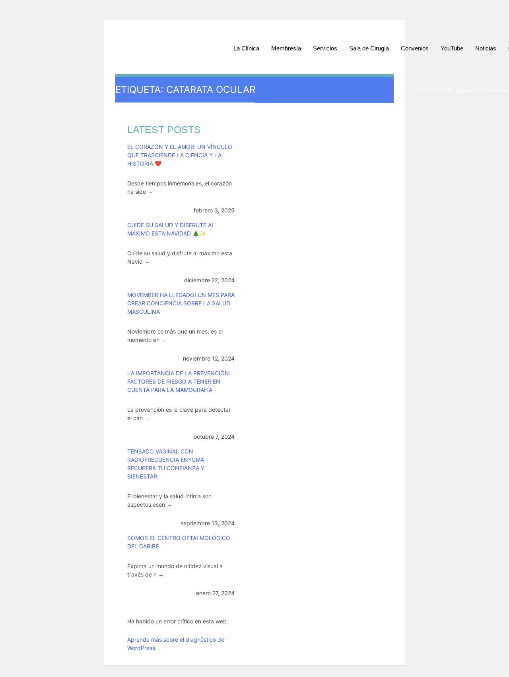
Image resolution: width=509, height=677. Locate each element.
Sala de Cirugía (369, 48)
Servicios (325, 48)
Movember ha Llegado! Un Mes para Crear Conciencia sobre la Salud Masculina (181, 303)
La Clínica (246, 48)
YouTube (452, 48)
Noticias (485, 48)
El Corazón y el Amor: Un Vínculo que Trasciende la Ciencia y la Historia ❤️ (179, 155)
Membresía (286, 48)
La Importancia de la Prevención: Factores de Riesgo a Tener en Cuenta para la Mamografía (179, 381)
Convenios (415, 48)
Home (425, 89)
